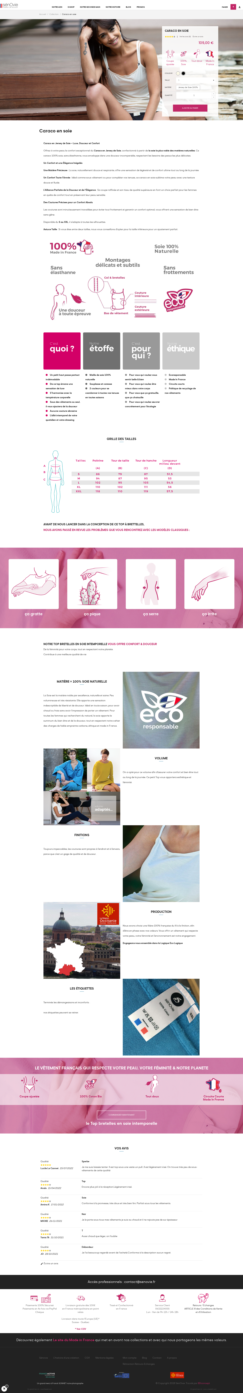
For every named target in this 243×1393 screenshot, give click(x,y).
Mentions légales (104, 1358)
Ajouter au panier (190, 108)
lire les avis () (185, 37)
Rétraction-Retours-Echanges (139, 1364)
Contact (156, 1358)
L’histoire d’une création (66, 1358)
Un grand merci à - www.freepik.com (39, 1389)
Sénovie (43, 1358)
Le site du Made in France (73, 1340)
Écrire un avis (198, 37)
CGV (87, 1358)
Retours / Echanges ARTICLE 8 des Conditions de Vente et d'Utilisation (203, 1308)
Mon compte (129, 1358)
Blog (144, 1358)
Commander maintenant (122, 1115)
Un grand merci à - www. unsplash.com (203, 1389)
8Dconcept (204, 1383)
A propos (172, 1358)
